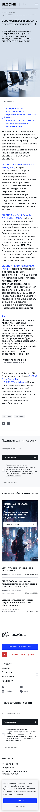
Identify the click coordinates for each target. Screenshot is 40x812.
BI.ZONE (4, 12)
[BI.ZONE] (11, 4)
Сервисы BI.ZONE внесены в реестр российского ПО (18, 15)
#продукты (7, 416)
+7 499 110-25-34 (10, 764)
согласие (13, 465)
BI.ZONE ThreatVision (14, 382)
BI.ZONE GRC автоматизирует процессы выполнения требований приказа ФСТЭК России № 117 (19, 584)
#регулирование (8, 593)
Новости (12, 12)
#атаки (4, 609)
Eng (24, 4)
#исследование (14, 609)
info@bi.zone (8, 767)
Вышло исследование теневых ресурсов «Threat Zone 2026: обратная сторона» (17, 602)
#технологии (19, 416)
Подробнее (20, 806)
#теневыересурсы (8, 611)
